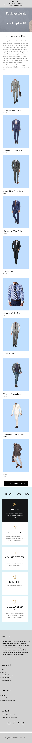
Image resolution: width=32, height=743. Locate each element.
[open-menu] (4, 4)
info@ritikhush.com (11, 717)
